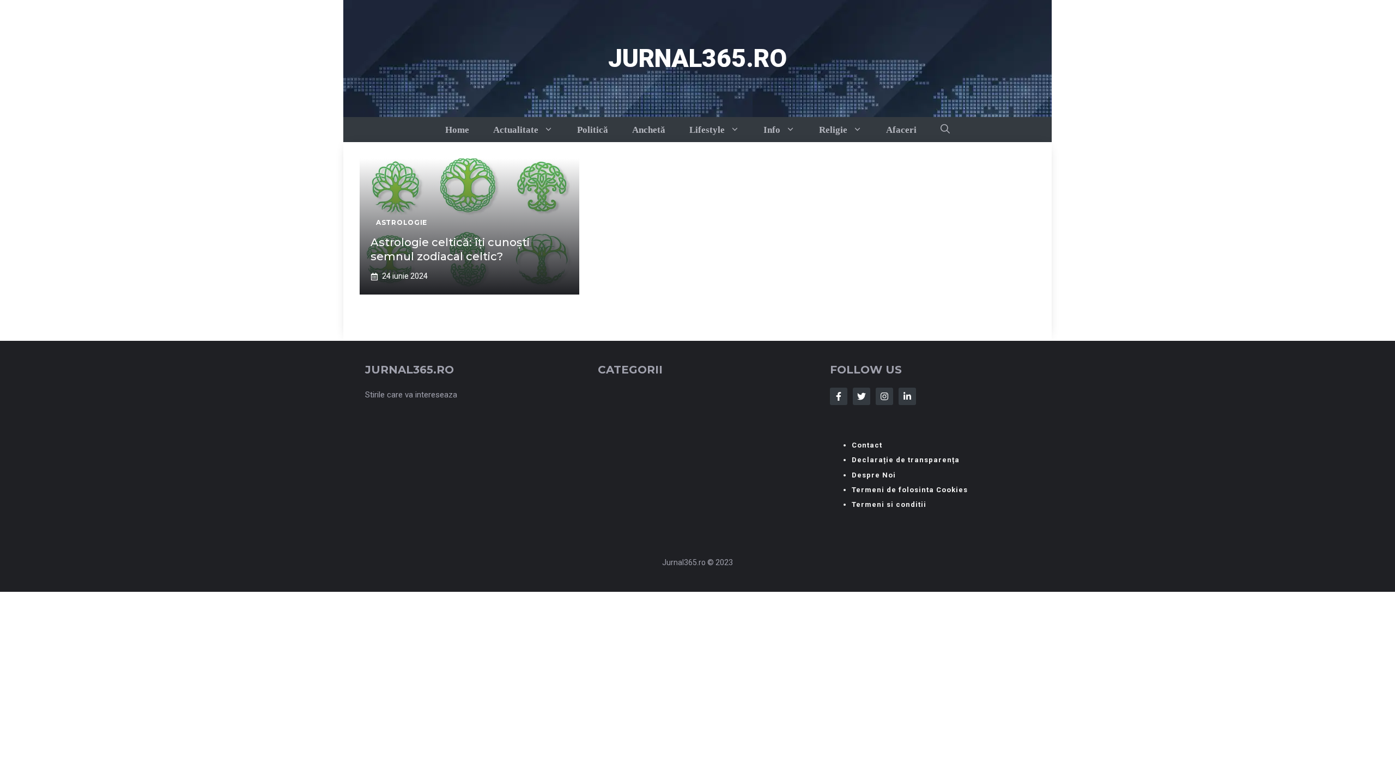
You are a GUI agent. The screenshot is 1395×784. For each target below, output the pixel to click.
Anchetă (648, 130)
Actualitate (515, 130)
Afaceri (901, 130)
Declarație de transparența (906, 460)
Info (771, 130)
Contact (867, 445)
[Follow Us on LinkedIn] (907, 396)
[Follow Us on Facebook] (838, 396)
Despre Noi (874, 475)
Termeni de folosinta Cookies (910, 490)
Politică (592, 130)
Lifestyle (707, 130)
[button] (945, 129)
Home (457, 130)
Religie (833, 130)
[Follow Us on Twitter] (861, 396)
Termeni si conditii (889, 504)
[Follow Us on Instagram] (884, 396)
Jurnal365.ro (697, 58)
